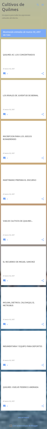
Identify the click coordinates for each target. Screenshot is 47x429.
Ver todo (6, 35)
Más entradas (23, 417)
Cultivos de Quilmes (13, 7)
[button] (42, 73)
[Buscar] (37, 5)
